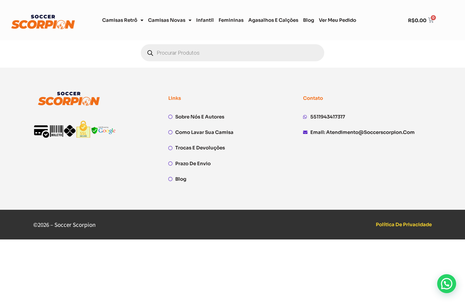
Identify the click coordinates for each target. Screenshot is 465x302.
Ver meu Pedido (337, 20)
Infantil (205, 20)
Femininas (231, 20)
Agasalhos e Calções (273, 20)
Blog (308, 20)
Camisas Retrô (119, 20)
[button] (446, 283)
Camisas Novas (166, 20)
